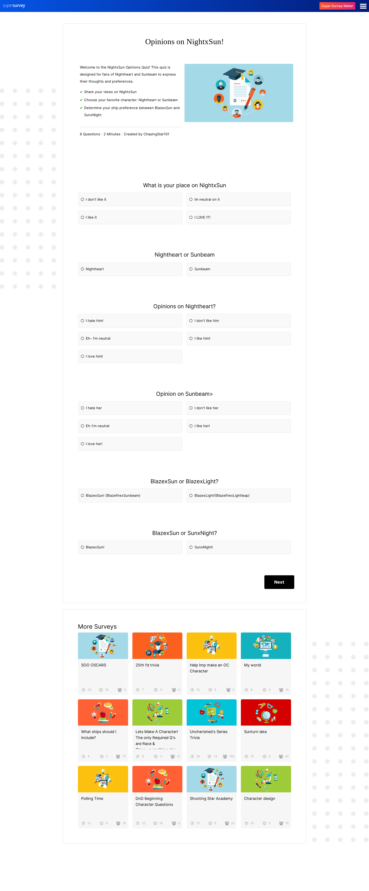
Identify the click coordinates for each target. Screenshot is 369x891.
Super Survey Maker (337, 6)
